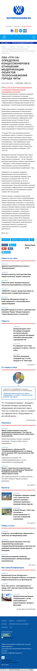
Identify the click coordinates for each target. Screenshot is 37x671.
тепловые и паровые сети (20, 240)
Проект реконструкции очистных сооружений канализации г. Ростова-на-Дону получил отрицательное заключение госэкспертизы (18, 433)
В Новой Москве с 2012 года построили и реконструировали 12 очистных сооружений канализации (24, 514)
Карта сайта (5, 664)
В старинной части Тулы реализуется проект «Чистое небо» (24, 348)
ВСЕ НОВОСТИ (31, 485)
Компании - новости (23, 83)
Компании (21, 47)
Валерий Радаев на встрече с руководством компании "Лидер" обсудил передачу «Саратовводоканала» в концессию (18, 312)
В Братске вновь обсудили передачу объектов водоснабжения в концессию (16, 283)
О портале (8, 26)
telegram (22, 670)
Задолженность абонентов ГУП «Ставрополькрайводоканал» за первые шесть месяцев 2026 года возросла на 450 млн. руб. (18, 452)
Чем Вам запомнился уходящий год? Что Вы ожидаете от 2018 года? (22, 358)
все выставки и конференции (26, 609)
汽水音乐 (3, 670)
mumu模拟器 (10, 670)
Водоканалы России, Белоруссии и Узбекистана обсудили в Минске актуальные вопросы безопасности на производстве (18, 577)
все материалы (30, 420)
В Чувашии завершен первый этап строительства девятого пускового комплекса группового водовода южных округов (24, 499)
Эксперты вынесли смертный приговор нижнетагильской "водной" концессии (16, 275)
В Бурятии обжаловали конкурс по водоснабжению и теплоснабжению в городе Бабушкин (16, 301)
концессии (6, 240)
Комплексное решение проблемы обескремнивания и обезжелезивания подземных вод (16, 558)
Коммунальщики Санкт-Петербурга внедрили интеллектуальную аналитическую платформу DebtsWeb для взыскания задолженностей (23, 334)
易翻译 (31, 670)
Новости (12, 47)
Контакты (17, 26)
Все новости (31, 365)
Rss (11, 627)
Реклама (4, 624)
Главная (4, 47)
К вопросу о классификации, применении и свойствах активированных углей (18, 534)
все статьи (32, 565)
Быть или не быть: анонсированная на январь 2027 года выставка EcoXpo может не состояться (18, 588)
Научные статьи (21, 620)
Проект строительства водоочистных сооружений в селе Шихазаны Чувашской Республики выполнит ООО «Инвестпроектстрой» (17, 470)
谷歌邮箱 (17, 670)
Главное (4, 620)
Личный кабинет (27, 26)
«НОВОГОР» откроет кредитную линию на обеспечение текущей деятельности (18, 292)
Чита (31, 240)
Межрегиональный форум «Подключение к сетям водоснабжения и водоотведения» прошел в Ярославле (23, 600)
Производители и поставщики (19, 624)
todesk (27, 670)
